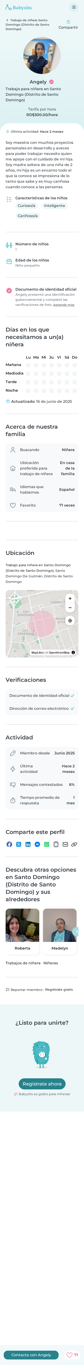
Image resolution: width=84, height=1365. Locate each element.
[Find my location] (70, 620)
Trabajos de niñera (23, 963)
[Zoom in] (70, 598)
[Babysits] (19, 7)
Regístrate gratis (59, 990)
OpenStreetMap (59, 652)
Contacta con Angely (31, 1355)
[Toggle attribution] (73, 652)
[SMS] (56, 844)
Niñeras (50, 963)
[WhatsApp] (46, 844)
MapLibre (38, 652)
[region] (42, 624)
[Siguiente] (76, 931)
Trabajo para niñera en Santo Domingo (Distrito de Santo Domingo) (33, 94)
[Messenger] (37, 844)
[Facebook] (9, 844)
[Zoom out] (70, 607)
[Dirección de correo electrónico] (65, 844)
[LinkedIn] (28, 844)
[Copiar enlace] (74, 844)
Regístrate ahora (42, 1084)
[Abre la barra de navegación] (74, 7)
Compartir (68, 27)
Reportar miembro (26, 990)
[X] (18, 844)
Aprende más (63, 305)
